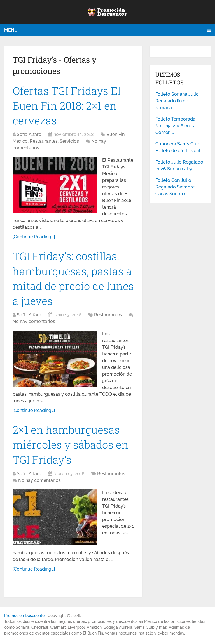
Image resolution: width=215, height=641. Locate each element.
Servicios (69, 141)
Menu (11, 30)
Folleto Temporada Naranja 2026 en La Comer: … (175, 125)
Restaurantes (44, 141)
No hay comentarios (34, 321)
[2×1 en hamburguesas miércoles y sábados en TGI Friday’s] (55, 517)
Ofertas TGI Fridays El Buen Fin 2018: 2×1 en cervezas (67, 105)
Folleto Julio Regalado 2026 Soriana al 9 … (179, 165)
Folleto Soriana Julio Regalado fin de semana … (177, 100)
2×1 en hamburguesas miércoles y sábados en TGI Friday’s (70, 444)
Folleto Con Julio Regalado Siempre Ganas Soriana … (175, 187)
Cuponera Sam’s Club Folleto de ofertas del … (179, 147)
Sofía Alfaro (29, 134)
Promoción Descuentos (25, 615)
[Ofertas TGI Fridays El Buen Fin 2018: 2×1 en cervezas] (55, 185)
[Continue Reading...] (34, 236)
